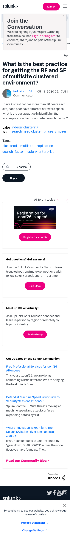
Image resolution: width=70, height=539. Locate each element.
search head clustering (29, 131)
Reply (13, 177)
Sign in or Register (44, 36)
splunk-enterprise (40, 151)
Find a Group (35, 334)
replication (45, 146)
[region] (35, 519)
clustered (9, 146)
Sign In (51, 6)
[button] (65, 55)
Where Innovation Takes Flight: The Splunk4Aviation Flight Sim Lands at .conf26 (30, 431)
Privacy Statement (33, 522)
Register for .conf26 (35, 237)
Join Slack (35, 285)
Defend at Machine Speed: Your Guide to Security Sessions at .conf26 (33, 399)
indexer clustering (25, 127)
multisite (26, 146)
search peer (57, 131)
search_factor (13, 151)
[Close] (64, 505)
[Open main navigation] (65, 6)
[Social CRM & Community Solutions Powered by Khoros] (56, 477)
